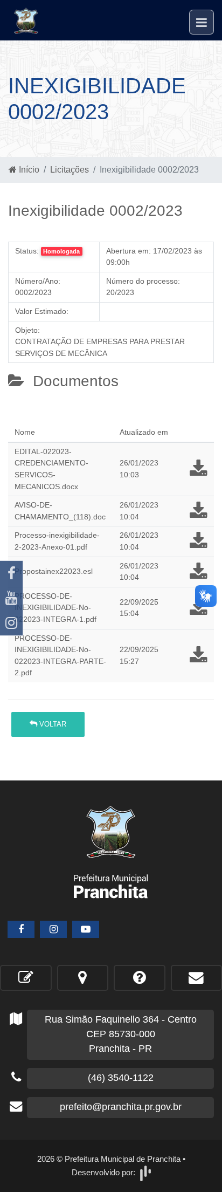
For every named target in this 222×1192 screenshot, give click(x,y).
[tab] (16, 418)
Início (28, 169)
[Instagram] (11, 623)
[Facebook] (11, 573)
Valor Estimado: (41, 311)
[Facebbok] (21, 929)
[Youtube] (11, 598)
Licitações (69, 169)
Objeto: (27, 330)
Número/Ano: (37, 281)
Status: (27, 250)
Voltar (51, 724)
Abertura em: (128, 250)
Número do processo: (143, 281)
